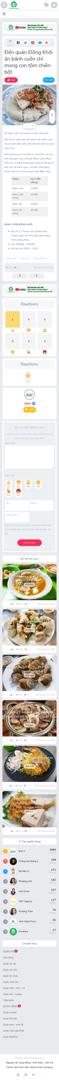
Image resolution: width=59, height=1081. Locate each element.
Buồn (9, 495)
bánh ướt (25, 258)
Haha (28, 486)
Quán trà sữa (10, 1018)
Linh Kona (24, 891)
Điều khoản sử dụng (41, 1067)
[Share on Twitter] (25, 42)
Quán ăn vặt (9, 963)
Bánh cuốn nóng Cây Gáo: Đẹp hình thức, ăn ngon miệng (29, 805)
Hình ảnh (48, 79)
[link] (11, 80)
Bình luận (10, 443)
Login (54, 5)
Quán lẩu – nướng (12, 994)
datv (28, 403)
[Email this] (40, 42)
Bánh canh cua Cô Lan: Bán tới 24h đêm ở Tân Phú (29, 578)
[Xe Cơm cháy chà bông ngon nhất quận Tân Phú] (20, 276)
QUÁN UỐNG (11, 1006)
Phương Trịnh (26, 911)
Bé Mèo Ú (24, 871)
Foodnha (23, 931)
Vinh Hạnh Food (27, 921)
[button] (4, 5)
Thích (9, 486)
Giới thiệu (37, 1062)
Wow (38, 486)
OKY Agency (25, 901)
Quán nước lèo (11, 982)
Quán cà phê (10, 1012)
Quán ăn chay (10, 975)
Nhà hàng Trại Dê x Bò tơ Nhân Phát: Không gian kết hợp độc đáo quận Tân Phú (29, 716)
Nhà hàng (8, 957)
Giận (18, 495)
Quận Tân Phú (40, 258)
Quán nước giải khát (13, 1030)
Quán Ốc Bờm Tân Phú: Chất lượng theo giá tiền (29, 669)
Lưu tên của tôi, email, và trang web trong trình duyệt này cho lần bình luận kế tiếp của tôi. (28, 529)
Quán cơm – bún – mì (14, 988)
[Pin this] (33, 42)
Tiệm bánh (8, 1000)
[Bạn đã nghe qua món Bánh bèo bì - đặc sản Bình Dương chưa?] (37, 276)
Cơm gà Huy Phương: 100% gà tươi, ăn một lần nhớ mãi (29, 760)
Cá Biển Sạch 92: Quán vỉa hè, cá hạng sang (29, 623)
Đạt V (22, 851)
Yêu (18, 486)
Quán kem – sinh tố (13, 1024)
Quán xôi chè (10, 969)
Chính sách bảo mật (17, 1067)
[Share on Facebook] (18, 42)
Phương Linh (25, 881)
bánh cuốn (11, 258)
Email (34, 503)
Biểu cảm (9, 475)
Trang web (11, 514)
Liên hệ (49, 1062)
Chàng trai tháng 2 (28, 861)
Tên (8, 503)
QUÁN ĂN (10, 951)
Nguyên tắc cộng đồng (18, 1062)
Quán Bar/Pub (10, 1036)
